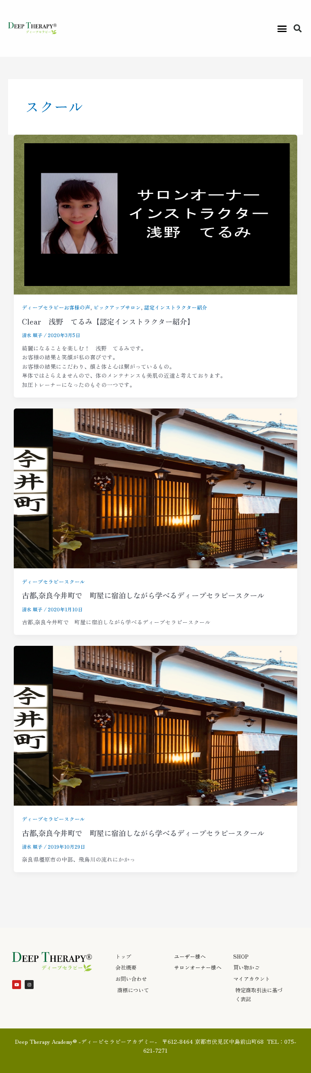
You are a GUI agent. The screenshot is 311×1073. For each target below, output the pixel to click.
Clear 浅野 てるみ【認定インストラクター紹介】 (108, 321)
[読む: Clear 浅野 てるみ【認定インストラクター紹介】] (156, 213)
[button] (282, 28)
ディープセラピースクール (53, 581)
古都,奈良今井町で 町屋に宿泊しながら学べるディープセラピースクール (143, 595)
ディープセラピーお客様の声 (56, 307)
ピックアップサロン (117, 307)
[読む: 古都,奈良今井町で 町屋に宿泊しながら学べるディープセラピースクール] (156, 487)
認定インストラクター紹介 (175, 307)
